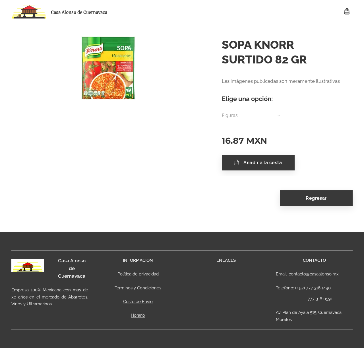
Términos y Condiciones (138, 288)
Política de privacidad (138, 274)
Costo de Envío (138, 301)
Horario (138, 315)
